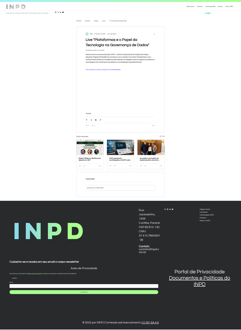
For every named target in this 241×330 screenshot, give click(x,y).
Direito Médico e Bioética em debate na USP (90, 159)
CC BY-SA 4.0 (150, 322)
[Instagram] (55, 12)
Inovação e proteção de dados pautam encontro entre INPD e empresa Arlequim (149, 159)
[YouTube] (63, 12)
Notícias (87, 21)
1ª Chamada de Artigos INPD (118, 21)
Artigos (96, 21)
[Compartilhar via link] (100, 120)
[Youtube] (172, 209)
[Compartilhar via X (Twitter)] (91, 120)
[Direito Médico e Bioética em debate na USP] (90, 147)
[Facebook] (58, 12)
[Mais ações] (154, 34)
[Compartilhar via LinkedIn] (96, 120)
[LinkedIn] (60, 12)
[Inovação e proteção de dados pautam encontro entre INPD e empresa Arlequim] (151, 147)
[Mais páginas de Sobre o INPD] (211, 220)
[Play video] (120, 88)
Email (12, 282)
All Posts (78, 21)
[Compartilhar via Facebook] (86, 120)
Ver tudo (162, 136)
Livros (103, 21)
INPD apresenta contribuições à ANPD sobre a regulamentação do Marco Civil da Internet (120, 159)
